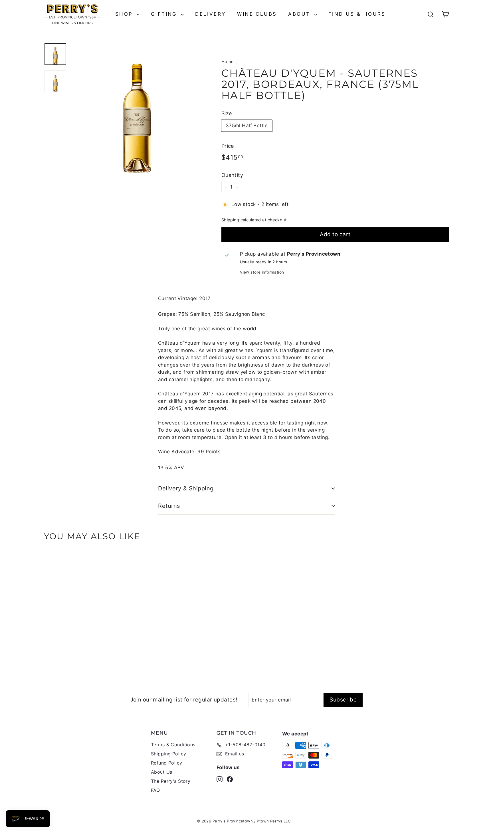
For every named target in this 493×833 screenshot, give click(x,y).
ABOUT (300, 14)
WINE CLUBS (257, 14)
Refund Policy (166, 763)
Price (227, 146)
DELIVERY (210, 14)
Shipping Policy (168, 754)
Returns (169, 505)
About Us (161, 772)
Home (227, 61)
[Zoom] (136, 108)
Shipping (230, 219)
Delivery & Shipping (186, 488)
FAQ (155, 790)
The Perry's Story (170, 781)
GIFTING (165, 14)
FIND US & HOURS (357, 14)
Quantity (232, 175)
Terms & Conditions (173, 744)
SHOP (125, 14)
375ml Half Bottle (247, 125)
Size (226, 113)
